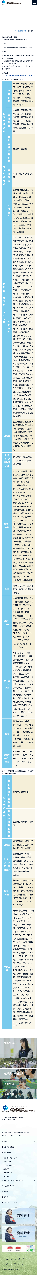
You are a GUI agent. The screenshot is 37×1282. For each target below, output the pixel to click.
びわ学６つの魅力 (8, 1147)
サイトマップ (19, 1135)
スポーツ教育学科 (9, 1165)
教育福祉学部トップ (10, 1158)
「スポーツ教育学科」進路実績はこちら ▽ (20, 75)
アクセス (4, 1135)
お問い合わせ (24, 1132)
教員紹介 (6, 1169)
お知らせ (5, 1197)
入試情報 (5, 1191)
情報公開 (16, 1132)
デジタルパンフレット (9, 1203)
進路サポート (7, 1173)
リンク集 (11, 1135)
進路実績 (6, 1176)
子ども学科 (7, 1162)
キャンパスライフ (8, 1186)
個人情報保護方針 (7, 1132)
